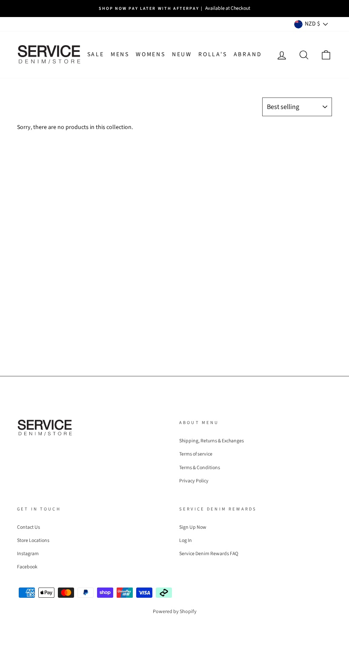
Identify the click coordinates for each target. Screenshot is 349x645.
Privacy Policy (194, 480)
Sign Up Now (192, 527)
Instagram (28, 553)
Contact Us (28, 527)
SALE (95, 54)
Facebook (27, 566)
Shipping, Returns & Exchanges (211, 440)
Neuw (182, 54)
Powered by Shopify (175, 611)
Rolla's (212, 54)
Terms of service (195, 454)
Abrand (248, 54)
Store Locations (33, 540)
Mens (120, 54)
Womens (151, 54)
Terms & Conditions (199, 467)
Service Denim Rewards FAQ (208, 553)
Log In (185, 540)
